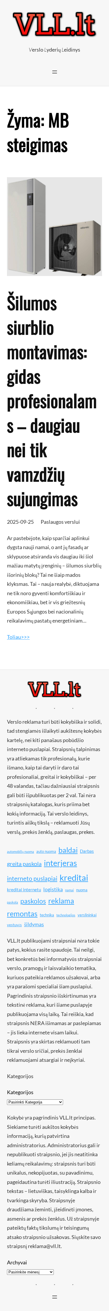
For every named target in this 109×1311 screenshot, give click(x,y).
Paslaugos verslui (60, 522)
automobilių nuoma (20, 851)
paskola (12, 902)
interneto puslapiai (32, 878)
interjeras (60, 863)
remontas (22, 913)
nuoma (81, 890)
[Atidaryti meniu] (54, 71)
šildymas (34, 924)
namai (69, 890)
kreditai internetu (24, 889)
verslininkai (87, 915)
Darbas (87, 851)
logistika (53, 889)
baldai (68, 850)
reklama (61, 900)
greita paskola (24, 863)
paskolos (33, 901)
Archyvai (17, 1262)
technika (47, 915)
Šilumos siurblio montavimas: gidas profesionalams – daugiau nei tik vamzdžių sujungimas (52, 400)
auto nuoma (46, 851)
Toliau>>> (18, 637)
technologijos (65, 915)
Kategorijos (20, 1092)
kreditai (74, 877)
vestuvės (14, 924)
